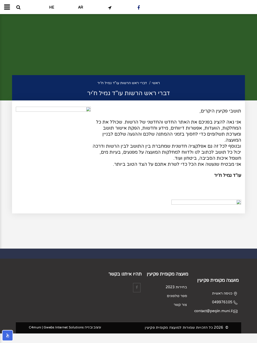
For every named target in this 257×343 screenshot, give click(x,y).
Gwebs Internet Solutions (64, 327)
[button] (8, 335)
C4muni (35, 327)
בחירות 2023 (176, 287)
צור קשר (180, 305)
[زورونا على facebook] (138, 7)
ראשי (156, 83)
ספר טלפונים (177, 296)
